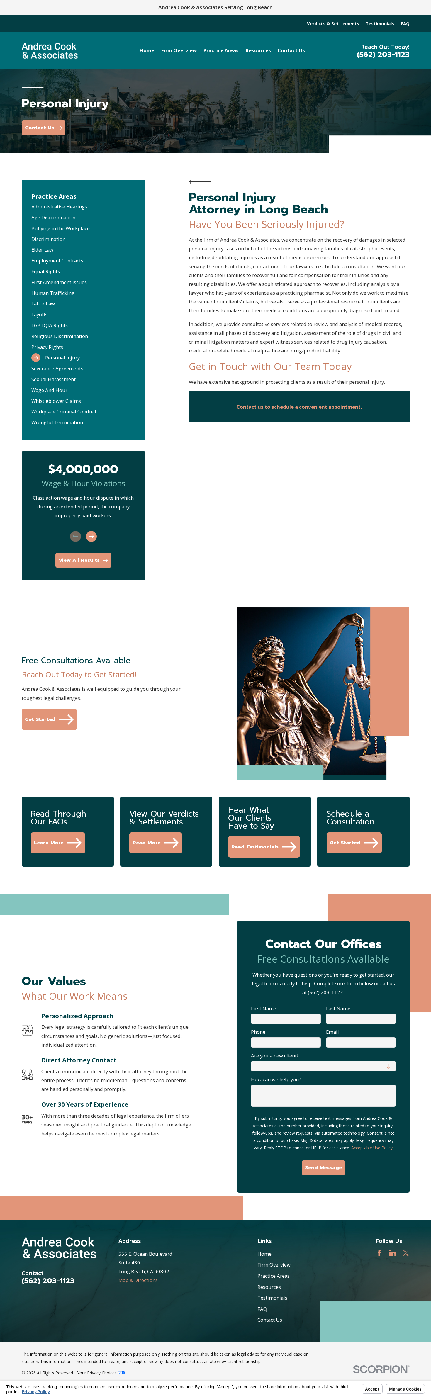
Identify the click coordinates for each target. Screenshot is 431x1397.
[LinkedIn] (392, 1253)
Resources (269, 1287)
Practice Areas (273, 1275)
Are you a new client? (275, 1056)
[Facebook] (379, 1253)
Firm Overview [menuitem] (179, 50)
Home (264, 1253)
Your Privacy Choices (97, 1373)
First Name (263, 1008)
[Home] (50, 51)
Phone (258, 1032)
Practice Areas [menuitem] (221, 50)
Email (332, 1032)
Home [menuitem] (147, 50)
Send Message (323, 1167)
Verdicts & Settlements (333, 23)
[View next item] (91, 536)
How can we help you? (276, 1079)
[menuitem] (83, 206)
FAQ (405, 23)
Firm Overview (274, 1264)
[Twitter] (406, 1253)
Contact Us (269, 1319)
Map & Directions (138, 1280)
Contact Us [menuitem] (291, 50)
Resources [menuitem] (258, 50)
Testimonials (380, 23)
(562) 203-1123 (383, 54)
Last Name (338, 1008)
